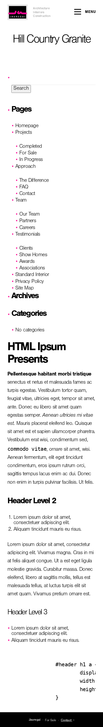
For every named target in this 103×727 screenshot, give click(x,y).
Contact (27, 194)
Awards (26, 262)
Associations (32, 268)
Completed (30, 147)
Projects (23, 133)
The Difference (34, 181)
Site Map (24, 288)
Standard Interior (32, 275)
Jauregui (34, 720)
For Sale (27, 153)
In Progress (31, 160)
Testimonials (27, 234)
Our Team (29, 214)
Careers (27, 228)
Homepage (26, 126)
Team (21, 200)
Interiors (38, 12)
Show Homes (33, 255)
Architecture (41, 8)
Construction (41, 16)
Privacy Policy (29, 282)
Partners (27, 221)
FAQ (23, 187)
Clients (26, 248)
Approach (25, 167)
